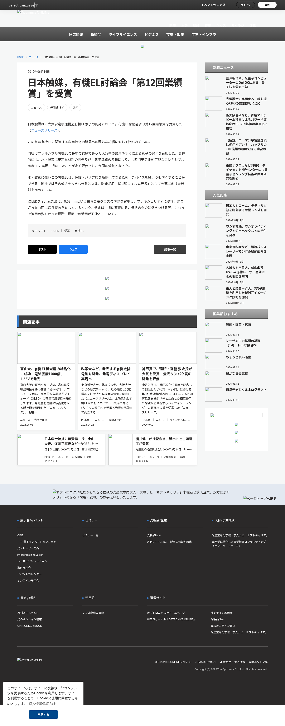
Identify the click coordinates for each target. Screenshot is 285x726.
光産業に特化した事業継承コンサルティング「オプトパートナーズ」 (239, 544)
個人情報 (239, 662)
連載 (253, 25)
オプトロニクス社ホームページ (166, 613)
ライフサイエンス (180, 419)
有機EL (79, 231)
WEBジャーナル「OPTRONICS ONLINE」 (171, 619)
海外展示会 (24, 568)
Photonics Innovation (30, 555)
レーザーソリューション (32, 561)
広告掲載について (205, 662)
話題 (75, 107)
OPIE (20, 535)
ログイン (246, 5)
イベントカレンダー (214, 5)
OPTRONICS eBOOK (29, 626)
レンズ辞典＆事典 (93, 613)
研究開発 (77, 457)
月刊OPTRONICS (27, 613)
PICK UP (86, 419)
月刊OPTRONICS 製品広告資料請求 (169, 542)
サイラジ (237, 25)
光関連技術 (57, 107)
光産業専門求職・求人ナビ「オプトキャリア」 (240, 535)
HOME (20, 57)
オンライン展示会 (28, 580)
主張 (184, 25)
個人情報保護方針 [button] (42, 704)
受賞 (67, 231)
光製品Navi (154, 535)
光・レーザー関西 (28, 548)
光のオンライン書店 (29, 619)
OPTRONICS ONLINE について (173, 662)
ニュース (34, 57)
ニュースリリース (44, 130)
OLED (55, 231)
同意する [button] (43, 714)
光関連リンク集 (258, 662)
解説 (196, 25)
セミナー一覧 (90, 535)
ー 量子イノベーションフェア (36, 542)
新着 (172, 25)
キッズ (221, 25)
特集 (208, 25)
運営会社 (225, 662)
